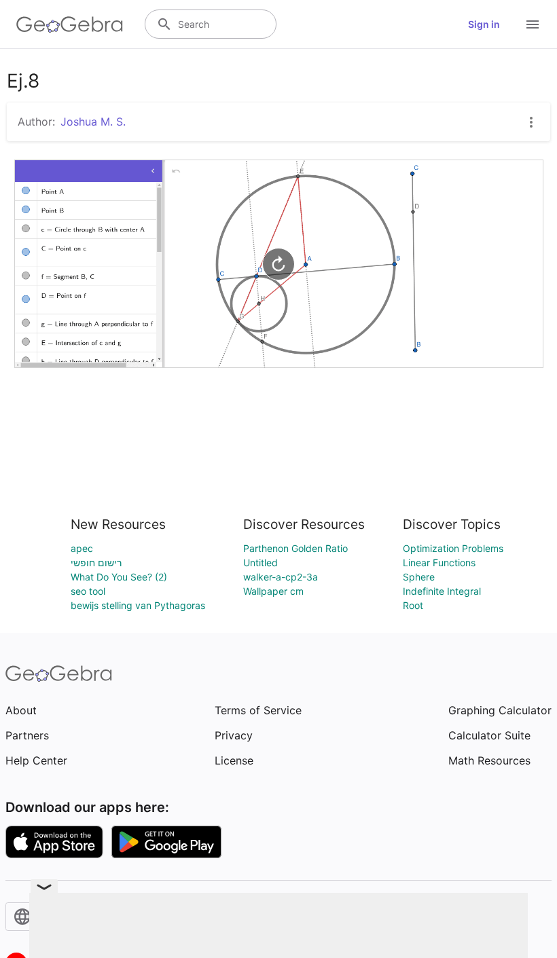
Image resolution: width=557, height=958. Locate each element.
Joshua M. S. (93, 121)
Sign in (484, 24)
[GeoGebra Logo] (69, 24)
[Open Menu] (532, 24)
